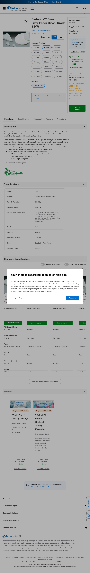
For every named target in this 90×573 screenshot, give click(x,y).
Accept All (72, 298)
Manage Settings (17, 298)
